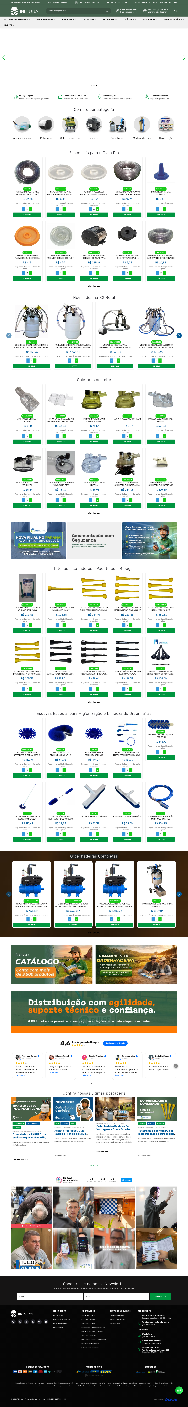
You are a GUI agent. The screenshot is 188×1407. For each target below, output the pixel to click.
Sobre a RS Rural (88, 1315)
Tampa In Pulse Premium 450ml (127, 419)
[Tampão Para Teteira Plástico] (161, 172)
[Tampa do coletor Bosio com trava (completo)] (61, 463)
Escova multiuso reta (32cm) (94, 816)
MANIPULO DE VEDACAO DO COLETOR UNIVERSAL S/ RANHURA (127, 258)
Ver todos (94, 286)
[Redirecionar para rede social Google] (108, 2)
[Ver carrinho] (175, 10)
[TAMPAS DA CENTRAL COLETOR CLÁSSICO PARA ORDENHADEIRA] (61, 399)
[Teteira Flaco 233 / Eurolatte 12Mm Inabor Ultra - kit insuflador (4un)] (61, 652)
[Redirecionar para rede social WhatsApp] (119, 2)
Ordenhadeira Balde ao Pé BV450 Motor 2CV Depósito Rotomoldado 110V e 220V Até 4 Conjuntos (73, 906)
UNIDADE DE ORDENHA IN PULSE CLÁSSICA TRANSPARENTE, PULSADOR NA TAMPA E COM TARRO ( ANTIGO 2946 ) (73, 347)
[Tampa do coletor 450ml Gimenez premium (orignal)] (161, 463)
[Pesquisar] (107, 10)
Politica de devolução (90, 1347)
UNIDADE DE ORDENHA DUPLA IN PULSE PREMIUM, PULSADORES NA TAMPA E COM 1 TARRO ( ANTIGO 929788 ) (31, 347)
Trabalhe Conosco (88, 1335)
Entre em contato (117, 1315)
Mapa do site (115, 1323)
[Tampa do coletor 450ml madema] (94, 463)
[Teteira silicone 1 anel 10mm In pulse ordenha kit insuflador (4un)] (27, 652)
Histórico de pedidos (61, 1319)
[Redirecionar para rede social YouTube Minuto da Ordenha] (122, 2)
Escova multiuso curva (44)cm (127, 816)
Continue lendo (19, 1159)
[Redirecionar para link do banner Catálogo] (51, 964)
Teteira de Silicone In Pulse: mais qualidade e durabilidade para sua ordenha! (156, 1133)
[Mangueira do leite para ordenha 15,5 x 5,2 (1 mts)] (27, 172)
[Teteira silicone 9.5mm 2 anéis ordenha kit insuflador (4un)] (127, 588)
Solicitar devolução (117, 1319)
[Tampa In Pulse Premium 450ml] (127, 399)
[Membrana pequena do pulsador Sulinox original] (27, 236)
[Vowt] (165, 1399)
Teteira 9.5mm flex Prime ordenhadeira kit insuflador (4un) (94, 674)
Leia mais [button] (20, 1075)
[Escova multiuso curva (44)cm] (127, 797)
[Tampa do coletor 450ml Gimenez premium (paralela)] (127, 463)
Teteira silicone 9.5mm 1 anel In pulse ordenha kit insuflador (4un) (160, 610)
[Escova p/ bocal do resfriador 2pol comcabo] (61, 797)
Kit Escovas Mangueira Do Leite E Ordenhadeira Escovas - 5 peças (127, 755)
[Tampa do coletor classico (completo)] (27, 463)
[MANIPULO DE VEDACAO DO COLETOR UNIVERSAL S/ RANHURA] (127, 236)
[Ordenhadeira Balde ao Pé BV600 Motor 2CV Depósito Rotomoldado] (31, 880)
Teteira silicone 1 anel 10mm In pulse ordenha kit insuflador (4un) (27, 674)
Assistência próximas (90, 1343)
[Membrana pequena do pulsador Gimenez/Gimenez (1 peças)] (61, 172)
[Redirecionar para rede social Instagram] (112, 2)
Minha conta (58, 1315)
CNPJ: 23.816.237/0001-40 (56, 1399)
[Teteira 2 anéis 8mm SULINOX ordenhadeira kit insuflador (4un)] (161, 652)
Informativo (58, 1327)
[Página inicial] (26, 10)
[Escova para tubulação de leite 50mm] (161, 724)
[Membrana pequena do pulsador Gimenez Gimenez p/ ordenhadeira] (94, 172)
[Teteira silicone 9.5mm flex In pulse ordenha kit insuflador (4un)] (94, 588)
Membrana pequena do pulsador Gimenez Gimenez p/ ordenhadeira (94, 194)
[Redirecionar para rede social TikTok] (115, 2)
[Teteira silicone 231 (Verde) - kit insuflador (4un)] (27, 588)
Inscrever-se (160, 1296)
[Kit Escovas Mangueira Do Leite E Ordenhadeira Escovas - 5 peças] (127, 733)
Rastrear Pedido (88, 1319)
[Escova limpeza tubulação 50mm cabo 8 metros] (161, 797)
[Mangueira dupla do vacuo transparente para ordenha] (127, 172)
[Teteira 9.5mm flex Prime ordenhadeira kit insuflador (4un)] (94, 652)
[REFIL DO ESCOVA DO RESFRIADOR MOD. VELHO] (61, 733)
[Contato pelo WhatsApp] (179, 1390)
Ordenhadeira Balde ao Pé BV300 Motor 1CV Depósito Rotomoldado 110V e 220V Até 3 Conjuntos (115, 906)
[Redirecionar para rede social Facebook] (126, 2)
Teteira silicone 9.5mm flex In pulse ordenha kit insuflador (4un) (94, 610)
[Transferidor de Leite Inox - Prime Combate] (156, 880)
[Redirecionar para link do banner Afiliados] (149, 540)
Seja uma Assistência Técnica (93, 1327)
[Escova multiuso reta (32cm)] (94, 797)
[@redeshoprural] (58, 1180)
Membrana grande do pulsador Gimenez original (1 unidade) (60, 258)
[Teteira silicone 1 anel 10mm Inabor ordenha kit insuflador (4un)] (61, 588)
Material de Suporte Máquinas (93, 1339)
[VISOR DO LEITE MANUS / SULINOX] (27, 399)
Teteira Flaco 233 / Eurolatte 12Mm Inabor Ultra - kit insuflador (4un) (60, 674)
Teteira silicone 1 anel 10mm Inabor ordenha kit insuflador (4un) (61, 610)
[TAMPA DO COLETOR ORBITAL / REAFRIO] (161, 399)
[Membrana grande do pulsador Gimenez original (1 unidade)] (61, 236)
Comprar (27, 215)
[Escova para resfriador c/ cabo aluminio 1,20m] (27, 797)
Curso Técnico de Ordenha (92, 1331)
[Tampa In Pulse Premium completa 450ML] (94, 399)
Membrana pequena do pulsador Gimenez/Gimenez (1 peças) (60, 194)
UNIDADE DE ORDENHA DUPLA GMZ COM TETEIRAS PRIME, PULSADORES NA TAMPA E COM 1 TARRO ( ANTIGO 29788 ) (156, 347)
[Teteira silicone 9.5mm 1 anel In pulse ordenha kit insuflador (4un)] (161, 588)
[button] (4, 57)
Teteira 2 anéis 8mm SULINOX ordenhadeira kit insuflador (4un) (160, 674)
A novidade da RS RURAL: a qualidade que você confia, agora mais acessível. (29, 1137)
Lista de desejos (60, 1323)
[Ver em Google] (18, 1057)
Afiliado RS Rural (88, 1323)
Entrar (151, 12)
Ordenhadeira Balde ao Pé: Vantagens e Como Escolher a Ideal (114, 1129)
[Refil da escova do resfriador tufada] (94, 733)
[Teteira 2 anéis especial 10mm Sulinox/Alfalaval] (127, 652)
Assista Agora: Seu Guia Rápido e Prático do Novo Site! (70, 1133)
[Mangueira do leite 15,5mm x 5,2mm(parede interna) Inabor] (161, 236)
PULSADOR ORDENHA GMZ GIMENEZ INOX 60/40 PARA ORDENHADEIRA (94, 258)
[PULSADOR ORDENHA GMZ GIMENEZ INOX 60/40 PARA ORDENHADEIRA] (94, 236)
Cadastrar (162, 12)
